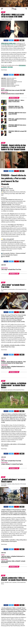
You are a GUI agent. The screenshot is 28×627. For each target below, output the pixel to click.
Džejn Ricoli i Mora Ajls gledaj (8, 79)
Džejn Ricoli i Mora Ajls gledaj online (9, 80)
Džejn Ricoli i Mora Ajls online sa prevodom (10, 85)
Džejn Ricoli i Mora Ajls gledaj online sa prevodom (12, 81)
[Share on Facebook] (6, 40)
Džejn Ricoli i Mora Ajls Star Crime (8, 86)
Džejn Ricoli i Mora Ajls (11, 78)
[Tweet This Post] (11, 40)
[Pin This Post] (16, 40)
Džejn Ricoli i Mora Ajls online (8, 84)
